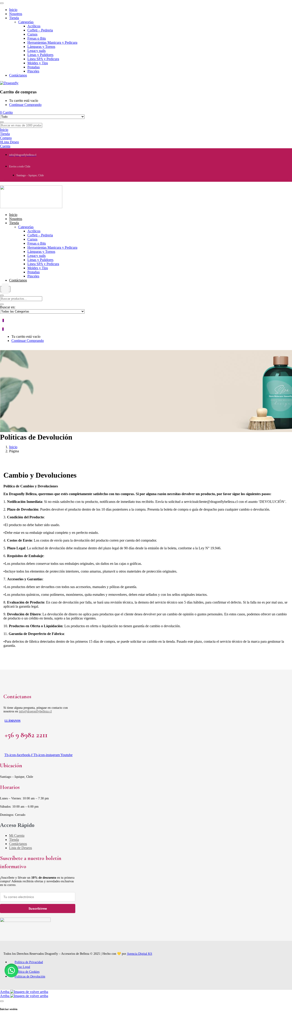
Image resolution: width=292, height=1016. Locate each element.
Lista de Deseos (20, 848)
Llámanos (13, 720)
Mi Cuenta (16, 835)
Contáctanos (18, 844)
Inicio (13, 447)
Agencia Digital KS (139, 953)
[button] (11, 970)
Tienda (14, 840)
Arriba (5, 992)
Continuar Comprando (25, 105)
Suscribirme (38, 908)
